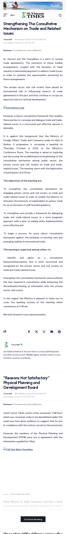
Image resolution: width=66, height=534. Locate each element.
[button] (6, 15)
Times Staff (7, 39)
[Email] (51, 332)
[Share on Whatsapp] (44, 332)
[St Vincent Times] (33, 15)
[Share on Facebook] (28, 332)
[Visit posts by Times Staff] (6, 345)
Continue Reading (33, 519)
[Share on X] (36, 332)
